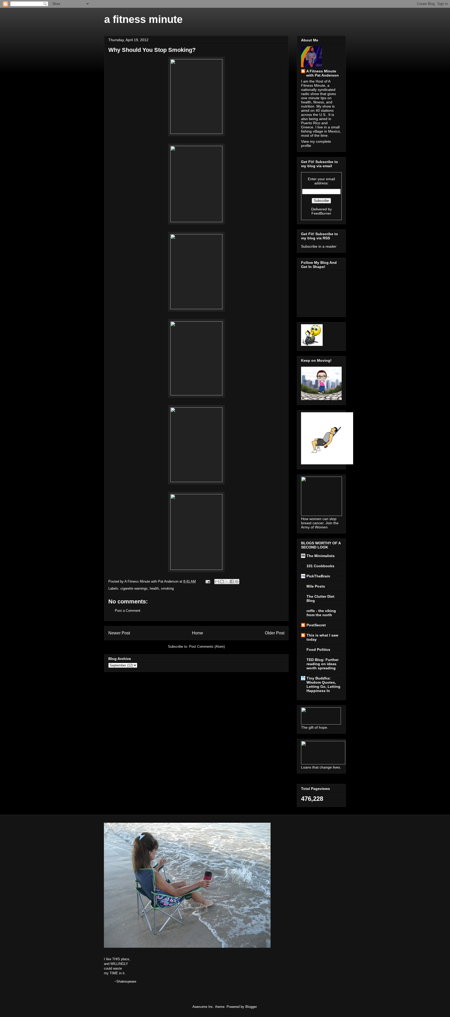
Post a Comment (127, 611)
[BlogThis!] (221, 581)
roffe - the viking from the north (321, 613)
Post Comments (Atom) (207, 646)
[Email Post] (207, 581)
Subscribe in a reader (318, 246)
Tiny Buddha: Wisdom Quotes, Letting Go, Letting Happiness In (323, 684)
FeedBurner (321, 213)
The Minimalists (321, 556)
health (154, 588)
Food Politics (318, 649)
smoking (167, 588)
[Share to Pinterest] (236, 581)
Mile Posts (316, 586)
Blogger (251, 1007)
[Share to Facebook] (231, 581)
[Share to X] (226, 581)
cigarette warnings (134, 588)
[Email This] (217, 581)
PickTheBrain (318, 576)
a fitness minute (143, 19)
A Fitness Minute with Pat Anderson (322, 73)
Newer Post (119, 633)
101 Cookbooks (320, 566)
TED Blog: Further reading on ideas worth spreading (323, 664)
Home (197, 633)
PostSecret (316, 625)
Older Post (274, 633)
